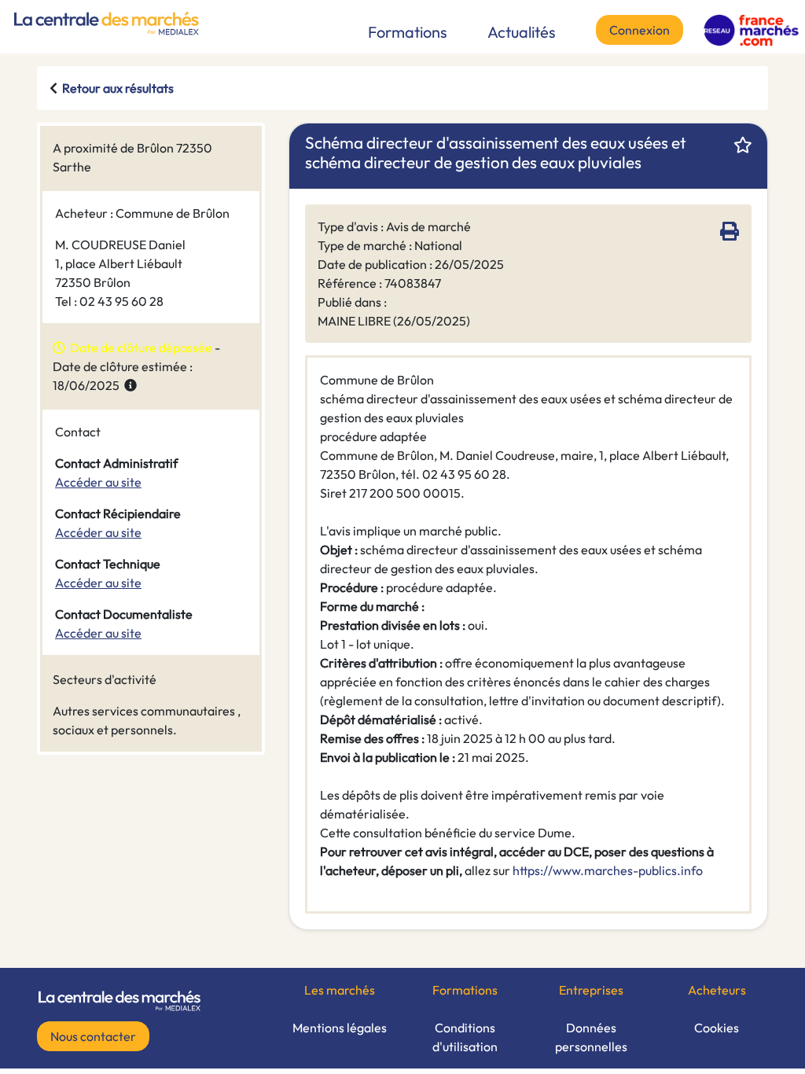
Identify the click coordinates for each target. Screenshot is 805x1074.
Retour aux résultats (118, 88)
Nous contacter (93, 1036)
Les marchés (339, 990)
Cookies (716, 1027)
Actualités (521, 32)
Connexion (639, 30)
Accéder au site (98, 482)
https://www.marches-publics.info (608, 870)
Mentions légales (339, 1027)
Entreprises (591, 990)
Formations (407, 32)
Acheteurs (717, 990)
